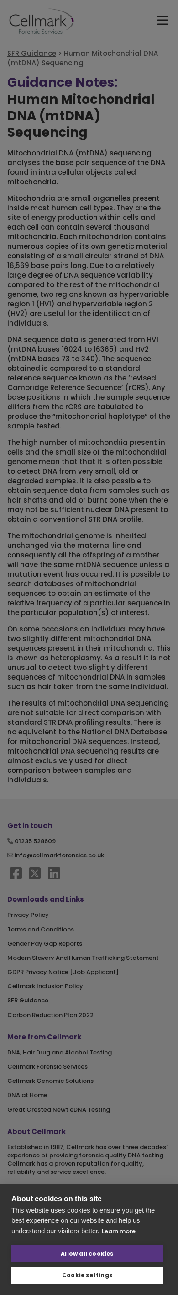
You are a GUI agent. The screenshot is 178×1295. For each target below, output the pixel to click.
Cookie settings (87, 1275)
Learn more (119, 1231)
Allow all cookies (87, 1254)
